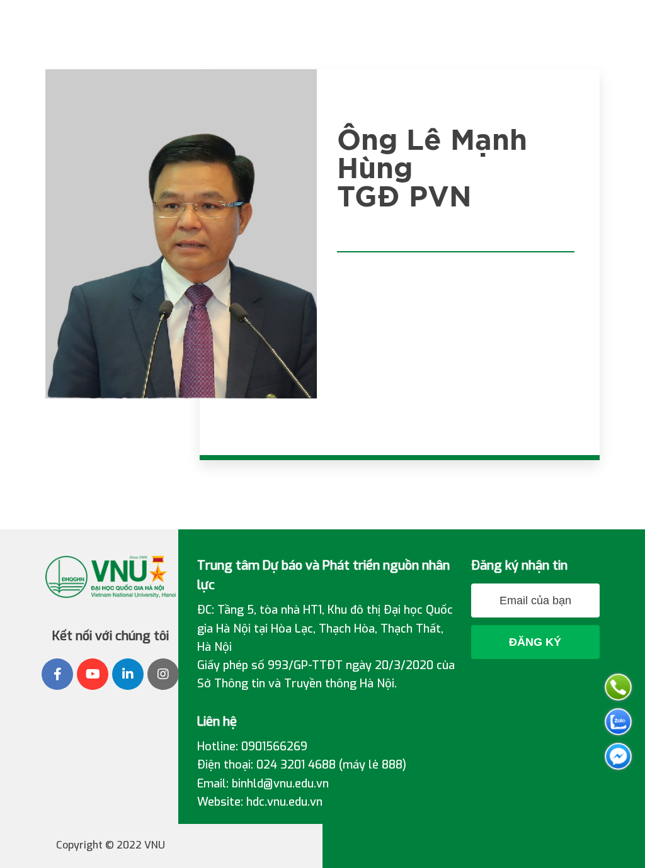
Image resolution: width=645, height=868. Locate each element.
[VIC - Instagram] (163, 674)
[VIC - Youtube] (92, 674)
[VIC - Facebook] (57, 674)
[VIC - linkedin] (128, 674)
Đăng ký (535, 642)
